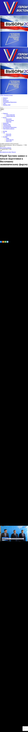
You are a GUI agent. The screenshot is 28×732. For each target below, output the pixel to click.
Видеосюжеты (10, 120)
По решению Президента (9, 102)
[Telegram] (7, 242)
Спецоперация (7, 126)
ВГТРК (5, 131)
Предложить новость (8, 128)
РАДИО (5, 137)
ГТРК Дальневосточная (6, 95)
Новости (5, 98)
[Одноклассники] (3, 242)
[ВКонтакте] (1, 242)
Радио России (10, 139)
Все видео (9, 119)
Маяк (7, 138)
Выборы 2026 (6, 105)
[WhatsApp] (5, 242)
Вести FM (9, 141)
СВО (4, 103)
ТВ (4, 132)
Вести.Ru (8, 134)
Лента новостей (10, 114)
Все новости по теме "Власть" (8, 152)
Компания (5, 100)
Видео (4, 99)
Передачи (8, 121)
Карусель (8, 135)
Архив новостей (10, 116)
